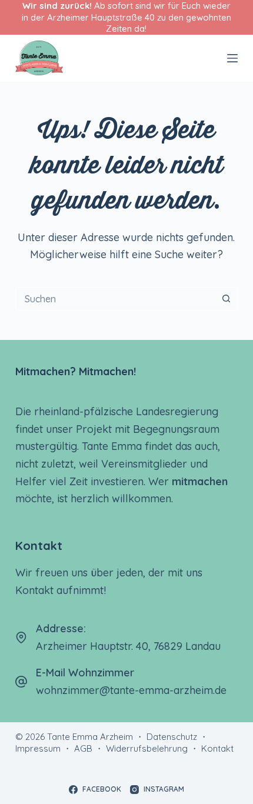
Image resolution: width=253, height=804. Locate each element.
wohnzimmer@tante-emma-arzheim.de (131, 690)
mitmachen (200, 481)
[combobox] (115, 299)
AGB (83, 748)
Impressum (38, 748)
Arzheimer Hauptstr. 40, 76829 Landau (128, 646)
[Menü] (232, 58)
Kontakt (217, 748)
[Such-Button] (226, 299)
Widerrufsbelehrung (147, 748)
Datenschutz (172, 736)
